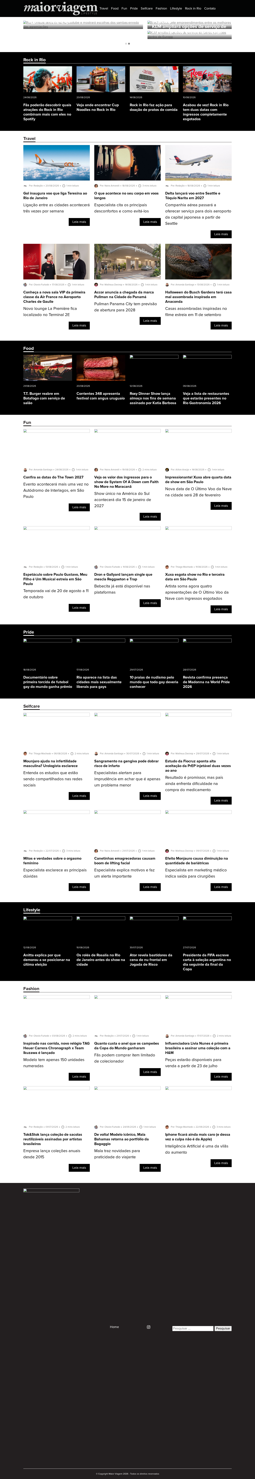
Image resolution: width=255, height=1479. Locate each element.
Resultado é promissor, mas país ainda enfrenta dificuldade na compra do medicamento (194, 783)
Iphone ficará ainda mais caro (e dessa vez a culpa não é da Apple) (197, 1137)
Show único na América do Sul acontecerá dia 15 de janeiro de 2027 (122, 499)
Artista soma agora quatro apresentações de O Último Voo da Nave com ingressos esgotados (197, 592)
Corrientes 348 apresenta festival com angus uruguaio (101, 396)
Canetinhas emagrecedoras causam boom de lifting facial (124, 861)
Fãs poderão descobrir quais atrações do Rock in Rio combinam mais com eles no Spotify (47, 112)
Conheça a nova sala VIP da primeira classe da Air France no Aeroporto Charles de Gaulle (54, 297)
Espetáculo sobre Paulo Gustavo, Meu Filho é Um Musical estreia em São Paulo (55, 579)
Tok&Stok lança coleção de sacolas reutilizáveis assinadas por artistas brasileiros (52, 1139)
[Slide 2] (129, 43)
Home (114, 1327)
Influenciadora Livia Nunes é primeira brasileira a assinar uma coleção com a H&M (197, 1048)
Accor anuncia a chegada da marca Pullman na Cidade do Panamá (124, 294)
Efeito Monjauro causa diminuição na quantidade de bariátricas (196, 861)
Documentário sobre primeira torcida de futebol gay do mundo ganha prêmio (47, 682)
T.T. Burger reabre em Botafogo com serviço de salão (44, 398)
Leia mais (79, 222)
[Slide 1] (126, 43)
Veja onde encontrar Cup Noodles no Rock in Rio (98, 107)
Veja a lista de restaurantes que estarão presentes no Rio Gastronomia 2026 (206, 398)
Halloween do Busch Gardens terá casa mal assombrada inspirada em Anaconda (198, 297)
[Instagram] (147, 1327)
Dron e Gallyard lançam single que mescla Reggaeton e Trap (123, 577)
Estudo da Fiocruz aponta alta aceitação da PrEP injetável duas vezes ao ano (198, 766)
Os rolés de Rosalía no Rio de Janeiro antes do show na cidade (101, 960)
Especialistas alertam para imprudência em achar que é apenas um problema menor (127, 779)
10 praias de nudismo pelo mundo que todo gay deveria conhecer (154, 682)
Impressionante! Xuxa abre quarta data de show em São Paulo (198, 479)
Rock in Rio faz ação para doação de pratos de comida (154, 107)
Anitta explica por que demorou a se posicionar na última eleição (46, 960)
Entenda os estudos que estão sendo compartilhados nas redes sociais (52, 779)
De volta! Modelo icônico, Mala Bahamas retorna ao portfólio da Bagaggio (121, 1139)
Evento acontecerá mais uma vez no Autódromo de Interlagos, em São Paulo (56, 490)
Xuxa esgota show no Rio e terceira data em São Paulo (195, 577)
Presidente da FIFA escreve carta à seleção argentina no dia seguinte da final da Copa (207, 962)
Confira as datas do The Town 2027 (53, 477)
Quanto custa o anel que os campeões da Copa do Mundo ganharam (126, 1046)
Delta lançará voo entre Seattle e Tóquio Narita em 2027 (192, 195)
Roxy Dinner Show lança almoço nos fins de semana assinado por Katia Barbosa (153, 398)
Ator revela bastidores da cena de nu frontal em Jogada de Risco (151, 960)
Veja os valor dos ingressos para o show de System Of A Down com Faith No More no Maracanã (126, 482)
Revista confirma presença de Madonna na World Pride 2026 (206, 682)
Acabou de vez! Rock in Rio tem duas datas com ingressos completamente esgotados (205, 112)
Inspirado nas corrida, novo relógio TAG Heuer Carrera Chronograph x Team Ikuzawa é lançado (56, 1048)
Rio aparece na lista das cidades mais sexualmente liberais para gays (99, 682)
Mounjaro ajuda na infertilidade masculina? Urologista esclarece (50, 763)
